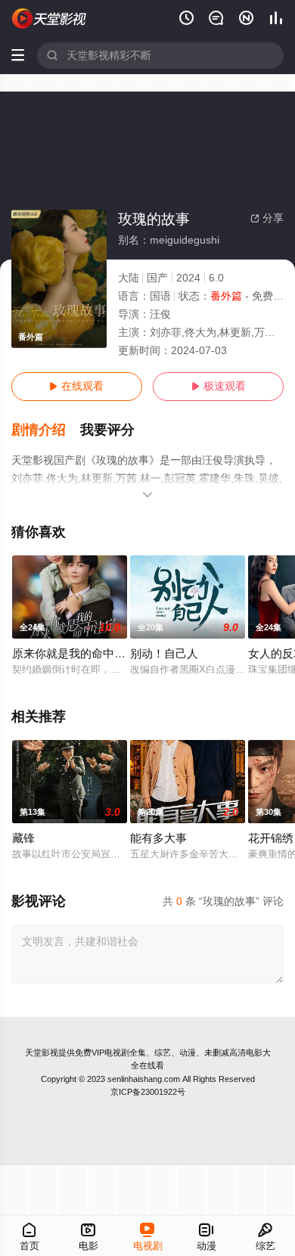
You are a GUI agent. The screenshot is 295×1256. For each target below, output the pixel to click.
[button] (46, 430)
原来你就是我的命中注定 (74, 654)
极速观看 (218, 386)
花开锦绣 (270, 838)
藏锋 (23, 838)
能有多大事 (158, 838)
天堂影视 (41, 1052)
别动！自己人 (164, 654)
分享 (267, 218)
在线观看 (76, 386)
